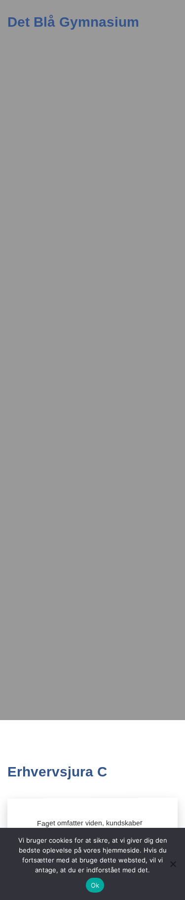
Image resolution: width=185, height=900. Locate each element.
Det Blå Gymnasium (73, 22)
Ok (95, 885)
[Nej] (173, 864)
